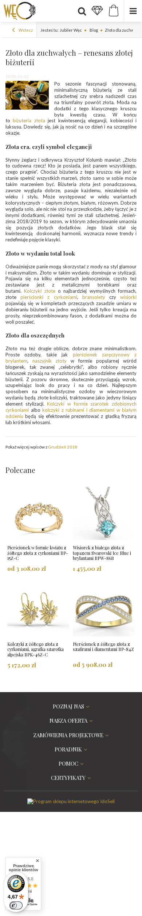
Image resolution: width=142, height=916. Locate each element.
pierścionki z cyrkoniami (48, 297)
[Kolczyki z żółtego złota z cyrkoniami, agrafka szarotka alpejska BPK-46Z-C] (38, 610)
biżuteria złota (29, 120)
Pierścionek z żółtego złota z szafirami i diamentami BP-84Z (103, 646)
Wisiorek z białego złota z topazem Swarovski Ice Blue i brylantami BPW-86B (102, 553)
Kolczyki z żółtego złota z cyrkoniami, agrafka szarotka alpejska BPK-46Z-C (35, 649)
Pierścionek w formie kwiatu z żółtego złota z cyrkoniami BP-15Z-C (37, 553)
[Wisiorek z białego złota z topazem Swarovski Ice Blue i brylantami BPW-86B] (104, 514)
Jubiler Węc (71, 30)
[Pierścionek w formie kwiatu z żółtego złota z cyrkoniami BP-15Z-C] (38, 514)
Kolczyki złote (39, 291)
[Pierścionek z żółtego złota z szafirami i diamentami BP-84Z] (104, 610)
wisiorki (128, 297)
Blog (93, 30)
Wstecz (25, 30)
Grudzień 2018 (62, 446)
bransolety (93, 297)
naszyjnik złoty (49, 361)
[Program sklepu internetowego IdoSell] (71, 801)
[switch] (16, 905)
